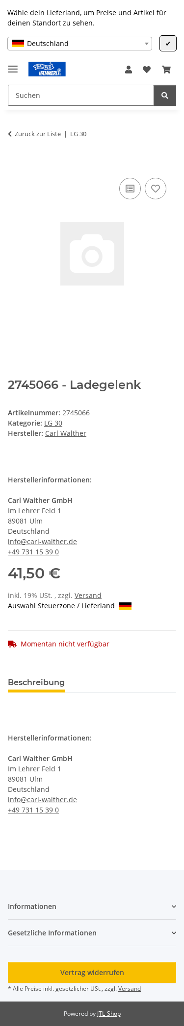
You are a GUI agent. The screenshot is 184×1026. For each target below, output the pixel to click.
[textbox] (80, 43)
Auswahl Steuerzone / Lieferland (62, 605)
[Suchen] (165, 95)
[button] (128, 69)
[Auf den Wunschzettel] (155, 188)
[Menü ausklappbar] (13, 65)
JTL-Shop (109, 1013)
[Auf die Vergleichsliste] (130, 188)
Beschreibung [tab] (36, 682)
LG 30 (53, 423)
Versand (88, 595)
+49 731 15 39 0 (33, 551)
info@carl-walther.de (42, 541)
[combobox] (79, 43)
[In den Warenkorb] (16, 164)
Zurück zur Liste (38, 133)
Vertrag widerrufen (92, 972)
